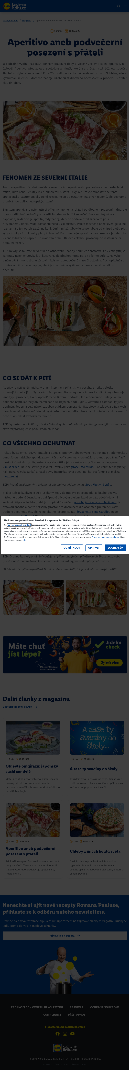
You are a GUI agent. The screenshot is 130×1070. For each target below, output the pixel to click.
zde (24, 540)
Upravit (94, 547)
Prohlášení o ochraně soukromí (105, 537)
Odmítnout (71, 547)
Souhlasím (115, 547)
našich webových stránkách (19, 525)
